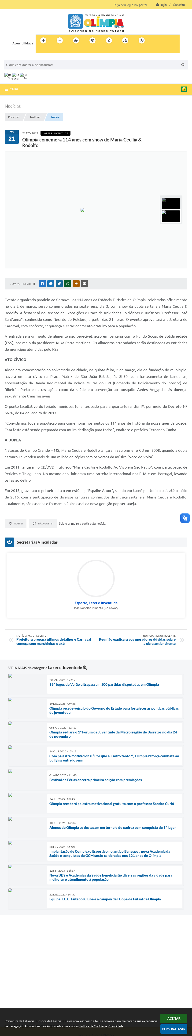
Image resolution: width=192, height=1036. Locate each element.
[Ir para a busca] (40, 50)
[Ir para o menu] (165, 40)
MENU (14, 88)
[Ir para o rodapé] (50, 50)
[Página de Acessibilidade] (141, 40)
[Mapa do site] (125, 40)
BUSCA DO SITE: (17, 58)
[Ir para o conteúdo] (155, 40)
